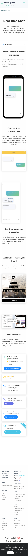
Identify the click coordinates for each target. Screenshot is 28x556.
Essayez (10, 403)
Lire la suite (19, 552)
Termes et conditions (19, 494)
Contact (16, 527)
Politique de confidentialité (17, 499)
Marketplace (6, 10)
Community (17, 523)
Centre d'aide (17, 521)
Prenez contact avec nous (7, 486)
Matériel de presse (19, 488)
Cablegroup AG (18, 510)
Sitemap (4, 531)
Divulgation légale (18, 496)
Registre (4, 521)
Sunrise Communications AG (19, 507)
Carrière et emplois (19, 486)
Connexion (4, 523)
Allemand (4, 495)
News (3, 529)
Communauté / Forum (14, 432)
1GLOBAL (16, 515)
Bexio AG (16, 512)
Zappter (19, 475)
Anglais (3, 493)
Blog (3, 527)
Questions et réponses (20, 525)
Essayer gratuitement (13, 368)
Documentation (12, 417)
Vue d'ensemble (8, 44)
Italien (3, 499)
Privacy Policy (23, 549)
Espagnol (4, 501)
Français (4, 497)
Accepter (10, 552)
